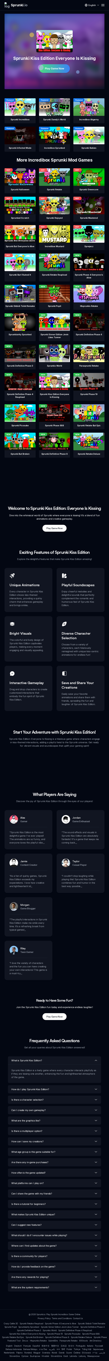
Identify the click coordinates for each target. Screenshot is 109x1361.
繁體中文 (55, 1346)
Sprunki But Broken (34, 1337)
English (9, 1346)
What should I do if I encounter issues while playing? (39, 1235)
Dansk (62, 1352)
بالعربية (52, 1349)
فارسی (102, 1352)
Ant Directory (95, 1340)
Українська (98, 1349)
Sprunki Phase (100, 1337)
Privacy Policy (44, 1318)
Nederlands (9, 1352)
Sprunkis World (50, 1330)
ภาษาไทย (43, 1349)
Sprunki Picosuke (72, 1334)
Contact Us (78, 1318)
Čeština (77, 1352)
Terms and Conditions (62, 1318)
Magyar (36, 1352)
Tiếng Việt (86, 1349)
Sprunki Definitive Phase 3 (29, 1330)
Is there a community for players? (29, 1256)
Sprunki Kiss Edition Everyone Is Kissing (27, 1334)
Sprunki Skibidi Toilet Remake (91, 1323)
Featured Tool (14, 1340)
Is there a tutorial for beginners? (28, 1204)
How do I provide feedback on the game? (33, 1266)
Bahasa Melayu (30, 1349)
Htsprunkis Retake (38, 1340)
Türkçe (77, 1349)
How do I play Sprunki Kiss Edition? (30, 1089)
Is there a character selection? (27, 1099)
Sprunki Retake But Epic (13, 1337)
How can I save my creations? (27, 1141)
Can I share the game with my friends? (31, 1193)
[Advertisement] (54, 478)
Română (28, 1352)
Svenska (46, 1352)
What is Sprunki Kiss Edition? (26, 1060)
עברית (95, 1352)
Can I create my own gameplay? (28, 1110)
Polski (69, 1349)
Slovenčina (15, 1356)
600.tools (83, 1340)
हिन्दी (63, 1349)
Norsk (54, 1352)
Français (27, 1346)
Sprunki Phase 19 (55, 1334)
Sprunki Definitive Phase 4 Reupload (75, 1330)
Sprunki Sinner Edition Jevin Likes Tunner (60, 1327)
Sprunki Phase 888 (91, 1334)
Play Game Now (54, 68)
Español (36, 1346)
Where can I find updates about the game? (34, 1245)
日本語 (64, 1346)
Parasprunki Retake (68, 1340)
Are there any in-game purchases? (29, 1162)
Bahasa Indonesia (14, 1349)
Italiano (90, 1346)
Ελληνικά (86, 1352)
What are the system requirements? (30, 1287)
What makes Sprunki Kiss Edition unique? (33, 1214)
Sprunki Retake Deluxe (81, 1337)
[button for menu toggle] (102, 5)
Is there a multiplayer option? (26, 1131)
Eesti (66, 1356)
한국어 (71, 1346)
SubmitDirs (53, 1340)
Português (80, 1346)
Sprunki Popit (11, 1327)
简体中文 (45, 1346)
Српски (24, 1356)
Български (35, 1356)
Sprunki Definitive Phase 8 (57, 1337)
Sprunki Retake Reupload (31, 1323)
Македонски (93, 1356)
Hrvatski (45, 1356)
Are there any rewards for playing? (30, 1277)
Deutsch (18, 1346)
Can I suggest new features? (26, 1224)
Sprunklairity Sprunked (28, 1327)
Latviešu (73, 1356)
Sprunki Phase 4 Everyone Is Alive (60, 1323)
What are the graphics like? (25, 1120)
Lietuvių (82, 1356)
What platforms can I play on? (27, 1183)
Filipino (19, 1352)
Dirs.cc (25, 1340)
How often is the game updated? (28, 1172)
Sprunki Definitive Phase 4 (92, 1327)
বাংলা (58, 1349)
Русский (99, 1346)
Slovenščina (56, 1356)
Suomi (69, 1352)
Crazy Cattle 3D (11, 1323)
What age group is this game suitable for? (33, 1151)
